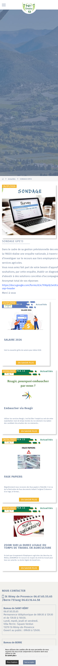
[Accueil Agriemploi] (29, 7)
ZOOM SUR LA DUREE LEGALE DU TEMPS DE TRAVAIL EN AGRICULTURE (27, 546)
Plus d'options (12, 662)
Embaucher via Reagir (18, 408)
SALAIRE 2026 (13, 339)
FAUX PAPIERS (13, 476)
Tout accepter (29, 662)
